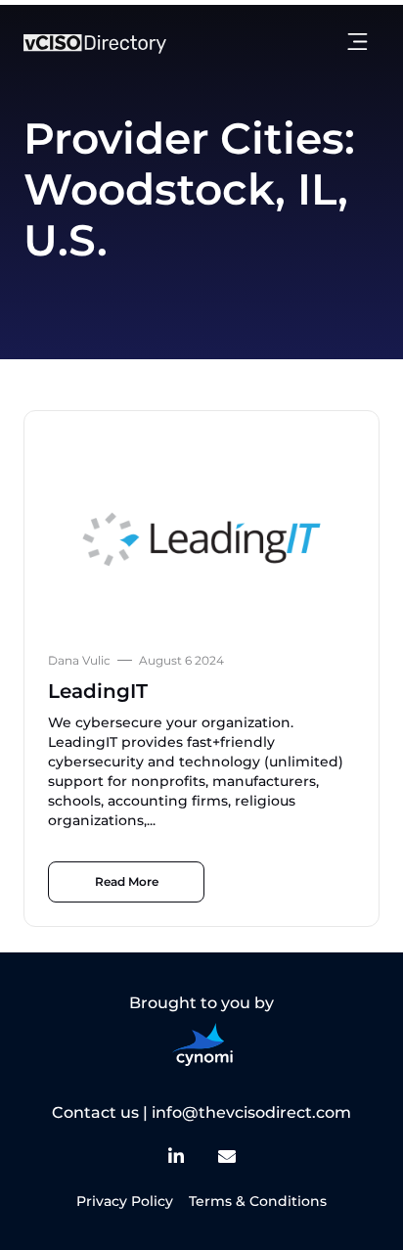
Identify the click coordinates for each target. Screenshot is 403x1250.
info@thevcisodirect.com (251, 1112)
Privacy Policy (124, 1201)
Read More (126, 881)
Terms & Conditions (258, 1201)
